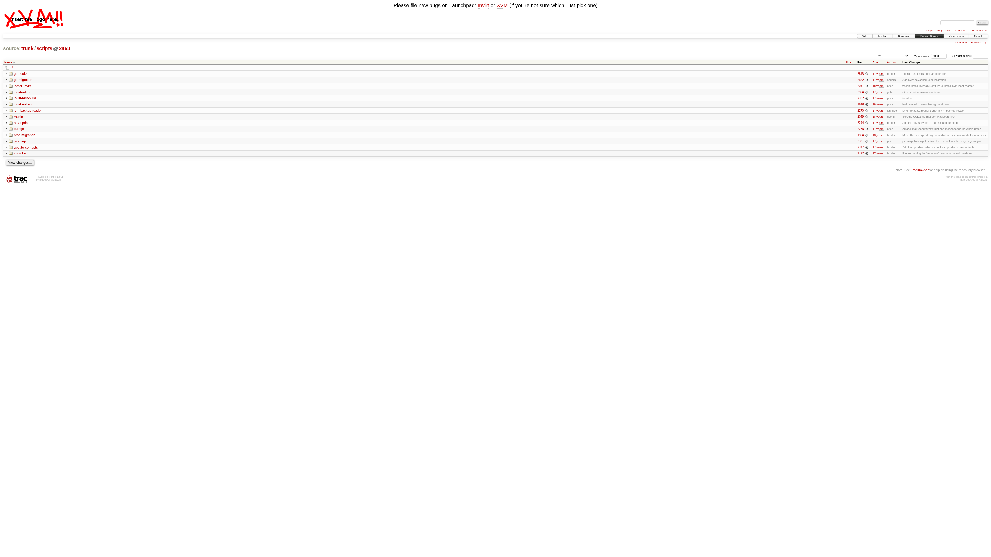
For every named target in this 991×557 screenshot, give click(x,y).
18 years (878, 85)
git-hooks (21, 74)
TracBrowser (920, 170)
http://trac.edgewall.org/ (974, 179)
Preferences (979, 30)
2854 (860, 92)
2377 (860, 147)
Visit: (879, 55)
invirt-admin (22, 92)
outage (19, 129)
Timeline (883, 36)
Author (891, 62)
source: (12, 48)
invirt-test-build (25, 98)
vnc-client (21, 153)
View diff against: (962, 55)
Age (875, 62)
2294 (860, 123)
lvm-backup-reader (28, 110)
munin (18, 117)
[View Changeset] (866, 74)
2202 (860, 98)
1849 (860, 104)
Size (848, 62)
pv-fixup (20, 141)
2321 (860, 141)
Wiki (864, 36)
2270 (860, 110)
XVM (502, 5)
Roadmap (904, 36)
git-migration (23, 80)
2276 (860, 129)
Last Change (959, 42)
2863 (64, 48)
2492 (860, 153)
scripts (44, 48)
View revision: (922, 55)
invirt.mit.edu (23, 104)
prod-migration (24, 135)
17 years (878, 73)
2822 (860, 80)
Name (8, 62)
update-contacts (26, 147)
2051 (860, 86)
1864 (860, 135)
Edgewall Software (50, 179)
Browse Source (929, 36)
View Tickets (956, 36)
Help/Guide (944, 30)
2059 (860, 116)
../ (11, 68)
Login (929, 30)
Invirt (483, 5)
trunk (27, 48)
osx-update (22, 123)
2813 (860, 74)
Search (978, 36)
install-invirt (22, 86)
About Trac (961, 30)
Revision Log (979, 42)
